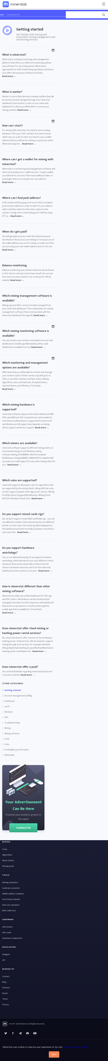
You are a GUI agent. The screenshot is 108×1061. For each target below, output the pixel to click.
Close (54, 1054)
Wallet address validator (13, 893)
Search (68, 10)
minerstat (15, 4)
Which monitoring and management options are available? (25, 365)
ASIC (6, 717)
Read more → (9, 76)
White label (9, 755)
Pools (6, 739)
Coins (6, 744)
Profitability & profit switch (16, 750)
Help (2, 14)
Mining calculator (10, 882)
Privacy (5, 1004)
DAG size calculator (11, 905)
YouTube (27, 1033)
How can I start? (12, 125)
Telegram (20, 1033)
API (3, 960)
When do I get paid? (14, 231)
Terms (5, 999)
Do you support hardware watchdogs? (18, 550)
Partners (6, 987)
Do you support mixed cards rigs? (23, 514)
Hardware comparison (12, 938)
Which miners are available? (19, 443)
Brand (4, 993)
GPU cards (6, 932)
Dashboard (9, 701)
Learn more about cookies (75, 1047)
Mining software (12, 733)
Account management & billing (18, 696)
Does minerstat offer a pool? (20, 666)
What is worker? (12, 91)
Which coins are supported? (19, 480)
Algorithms (7, 855)
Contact (6, 976)
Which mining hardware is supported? (18, 407)
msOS (7, 706)
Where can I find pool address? (21, 198)
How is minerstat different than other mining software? (26, 589)
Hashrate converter (11, 888)
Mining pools (8, 866)
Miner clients (8, 860)
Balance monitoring (14, 265)
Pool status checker (11, 899)
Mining (7, 728)
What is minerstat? (14, 54)
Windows (8, 712)
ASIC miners (7, 927)
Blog (4, 982)
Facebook (13, 1033)
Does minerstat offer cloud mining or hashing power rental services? (25, 631)
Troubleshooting (12, 723)
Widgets (6, 954)
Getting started (12, 690)
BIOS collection (9, 910)
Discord (35, 1033)
